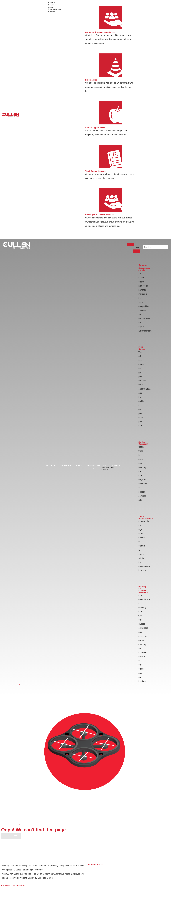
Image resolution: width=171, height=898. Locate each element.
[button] (155, 243)
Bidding (5, 866)
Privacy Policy (58, 866)
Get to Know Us (18, 866)
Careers (39, 870)
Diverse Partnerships (23, 870)
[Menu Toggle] (130, 244)
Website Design (27, 878)
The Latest (32, 866)
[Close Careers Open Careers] (136, 251)
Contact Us (44, 866)
